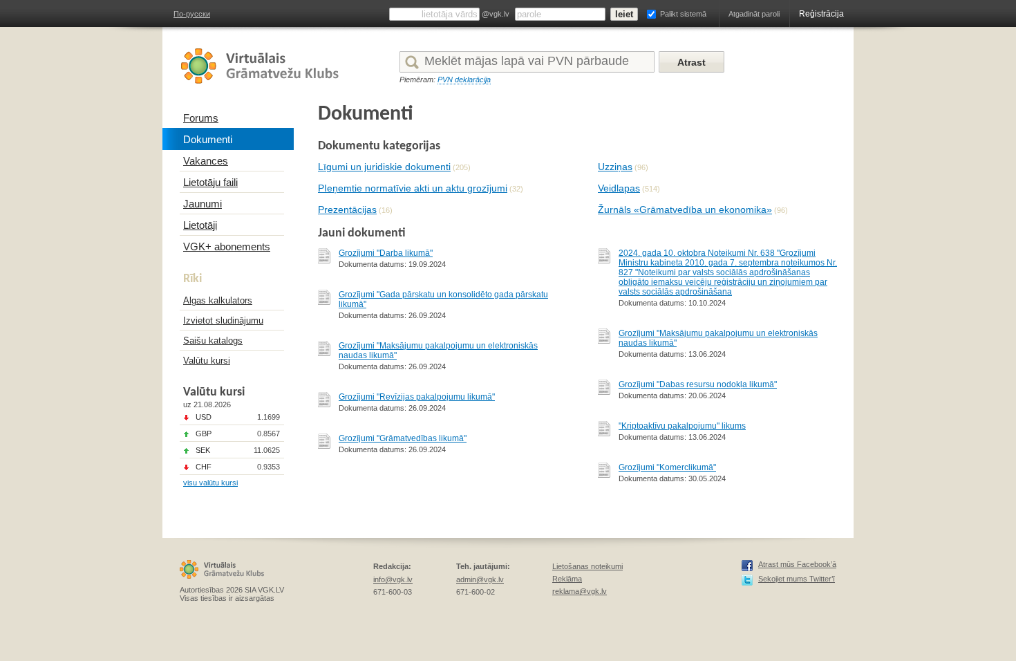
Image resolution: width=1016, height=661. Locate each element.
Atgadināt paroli (754, 14)
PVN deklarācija (464, 79)
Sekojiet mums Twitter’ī (796, 579)
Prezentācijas (347, 209)
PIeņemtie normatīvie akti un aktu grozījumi (412, 188)
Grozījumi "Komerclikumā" (667, 467)
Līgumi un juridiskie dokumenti (384, 166)
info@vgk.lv (393, 579)
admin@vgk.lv (480, 579)
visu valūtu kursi (210, 482)
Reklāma (567, 579)
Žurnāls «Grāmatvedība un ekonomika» (685, 209)
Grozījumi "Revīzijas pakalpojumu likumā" (417, 397)
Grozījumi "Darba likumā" (386, 253)
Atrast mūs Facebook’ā (797, 564)
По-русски (191, 14)
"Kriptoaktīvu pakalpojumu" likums (682, 426)
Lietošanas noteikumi (587, 566)
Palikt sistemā (683, 14)
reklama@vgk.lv (579, 591)
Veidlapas (619, 188)
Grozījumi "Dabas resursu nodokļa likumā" (698, 384)
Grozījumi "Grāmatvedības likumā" (403, 438)
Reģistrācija (821, 14)
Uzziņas (615, 166)
